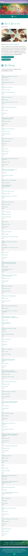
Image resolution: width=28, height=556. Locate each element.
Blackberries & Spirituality (7, 286)
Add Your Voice (6, 59)
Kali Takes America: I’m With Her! (9, 391)
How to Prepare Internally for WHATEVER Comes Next (8, 118)
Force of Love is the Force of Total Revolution (9, 329)
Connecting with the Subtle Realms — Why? (10, 108)
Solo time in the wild (6, 211)
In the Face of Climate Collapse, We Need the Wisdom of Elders (9, 170)
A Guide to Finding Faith (7, 97)
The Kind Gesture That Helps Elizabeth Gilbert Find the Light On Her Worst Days (10, 402)
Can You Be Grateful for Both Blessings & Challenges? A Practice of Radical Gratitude (10, 434)
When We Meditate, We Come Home (10, 519)
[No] (26, 552)
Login (26, 1)
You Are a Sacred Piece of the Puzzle (9, 445)
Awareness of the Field (6, 231)
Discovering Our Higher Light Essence (9, 305)
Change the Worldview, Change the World (9, 242)
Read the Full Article (7, 57)
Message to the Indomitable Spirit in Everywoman (9, 476)
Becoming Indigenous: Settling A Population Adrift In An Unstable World (10, 317)
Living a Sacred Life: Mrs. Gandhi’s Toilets (9, 509)
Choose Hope (5, 148)
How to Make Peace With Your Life (9, 381)
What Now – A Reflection (7, 349)
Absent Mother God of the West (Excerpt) (8, 424)
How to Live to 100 (12, 23)
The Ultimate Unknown (6, 528)
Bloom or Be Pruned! (6, 339)
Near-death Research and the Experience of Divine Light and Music (9, 371)
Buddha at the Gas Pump (7, 87)
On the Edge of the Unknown (8, 202)
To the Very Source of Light (7, 413)
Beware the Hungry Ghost (7, 138)
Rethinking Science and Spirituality (9, 180)
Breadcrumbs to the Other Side (8, 487)
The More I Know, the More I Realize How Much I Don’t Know (9, 276)
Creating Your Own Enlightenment (9, 295)
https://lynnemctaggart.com (13, 44)
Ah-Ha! (3, 465)
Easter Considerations (6, 498)
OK (14, 554)
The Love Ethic (5, 221)
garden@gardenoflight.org (19, 544)
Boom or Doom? (5, 252)
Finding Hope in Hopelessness (8, 128)
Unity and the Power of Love (8, 191)
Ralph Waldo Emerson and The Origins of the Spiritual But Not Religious (8, 360)
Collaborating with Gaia (7, 455)
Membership (20, 1)
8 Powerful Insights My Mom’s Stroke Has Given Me (9, 77)
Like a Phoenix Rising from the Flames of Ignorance (10, 159)
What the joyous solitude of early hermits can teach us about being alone (9, 263)
